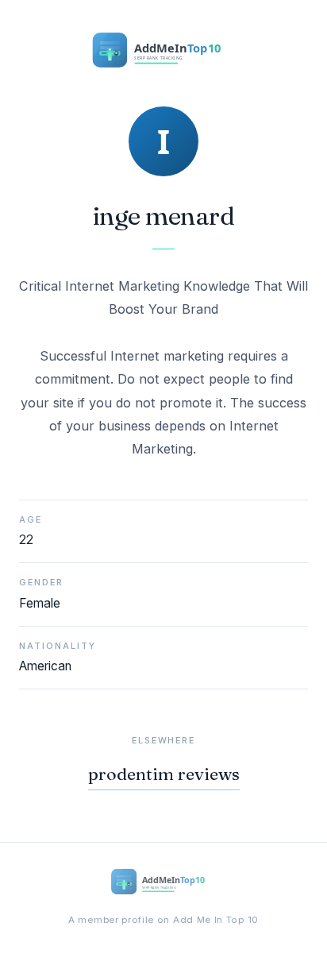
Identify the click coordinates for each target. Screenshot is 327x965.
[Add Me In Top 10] (163, 53)
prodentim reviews (164, 774)
